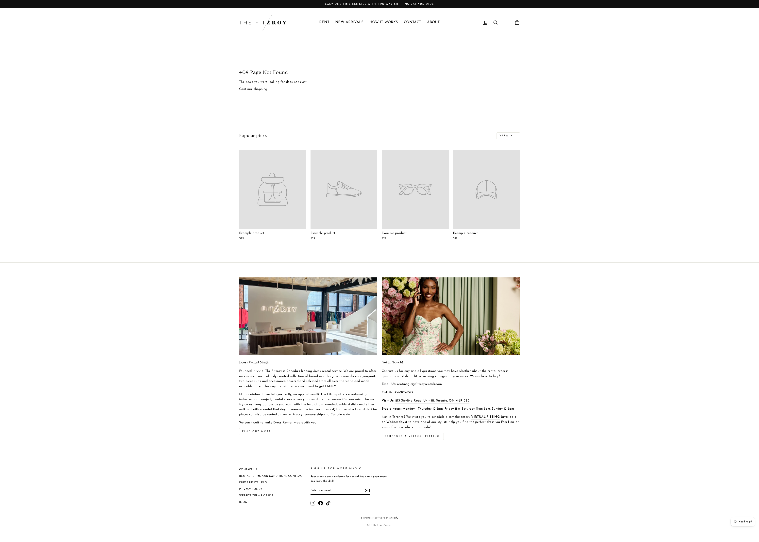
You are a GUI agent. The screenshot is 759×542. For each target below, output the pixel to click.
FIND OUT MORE (256, 431)
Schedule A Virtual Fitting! (413, 436)
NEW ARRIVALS (349, 22)
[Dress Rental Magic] (308, 316)
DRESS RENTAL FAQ (253, 482)
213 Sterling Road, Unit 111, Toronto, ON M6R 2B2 (432, 400)
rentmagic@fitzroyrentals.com (419, 384)
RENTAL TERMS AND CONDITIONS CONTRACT (271, 476)
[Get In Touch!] (451, 316)
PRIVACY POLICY (250, 489)
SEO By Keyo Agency (379, 525)
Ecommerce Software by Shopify (379, 518)
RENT (324, 22)
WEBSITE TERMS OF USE (256, 495)
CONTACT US (248, 469)
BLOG (243, 502)
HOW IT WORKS (383, 22)
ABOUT (433, 22)
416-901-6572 (404, 392)
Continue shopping (253, 89)
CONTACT (412, 22)
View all (508, 136)
